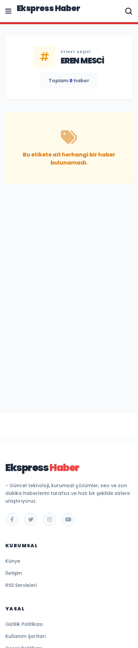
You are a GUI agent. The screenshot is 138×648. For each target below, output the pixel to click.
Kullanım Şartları (25, 636)
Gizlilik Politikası (24, 624)
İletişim (13, 573)
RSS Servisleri (21, 585)
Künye (12, 561)
